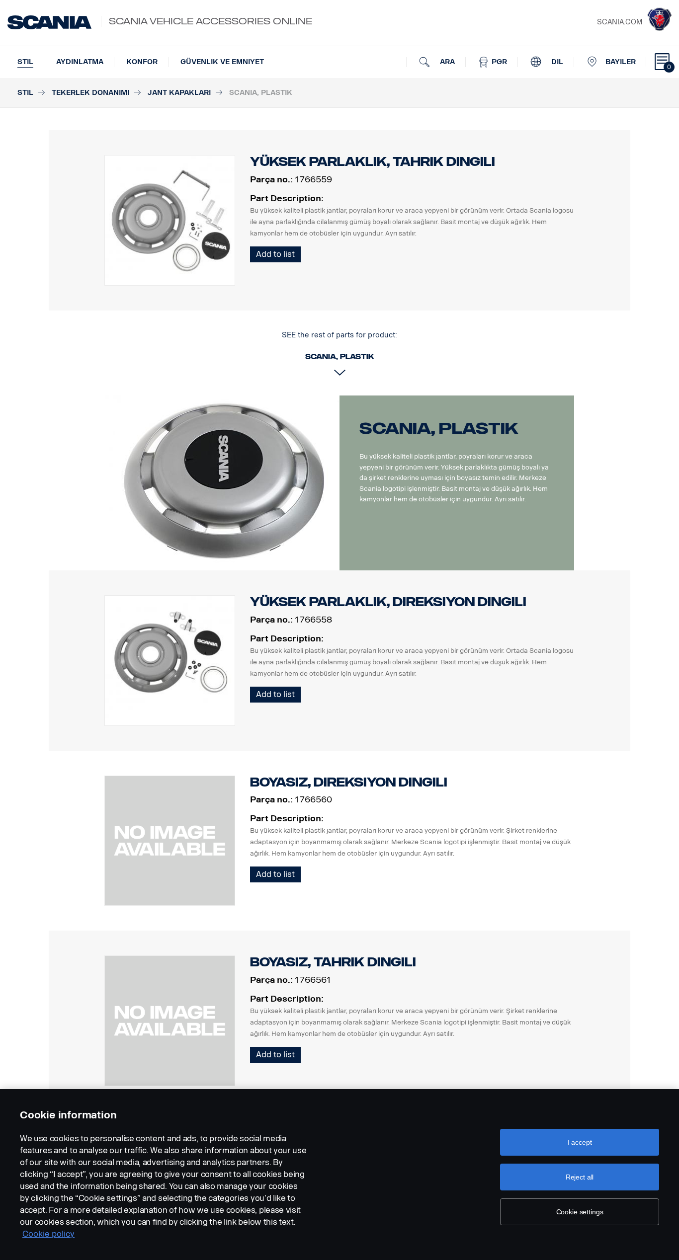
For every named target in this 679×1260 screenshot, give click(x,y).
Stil (25, 62)
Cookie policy (48, 1234)
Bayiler (620, 62)
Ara (446, 62)
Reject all (580, 1177)
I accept (580, 1142)
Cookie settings (579, 1212)
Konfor (142, 62)
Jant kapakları (179, 92)
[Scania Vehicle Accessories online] (49, 22)
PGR (498, 62)
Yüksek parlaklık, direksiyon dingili (388, 602)
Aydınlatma (79, 62)
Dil (556, 62)
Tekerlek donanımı (90, 92)
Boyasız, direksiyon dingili (348, 782)
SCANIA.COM (619, 22)
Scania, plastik (438, 428)
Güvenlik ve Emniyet (222, 62)
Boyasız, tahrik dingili (333, 962)
